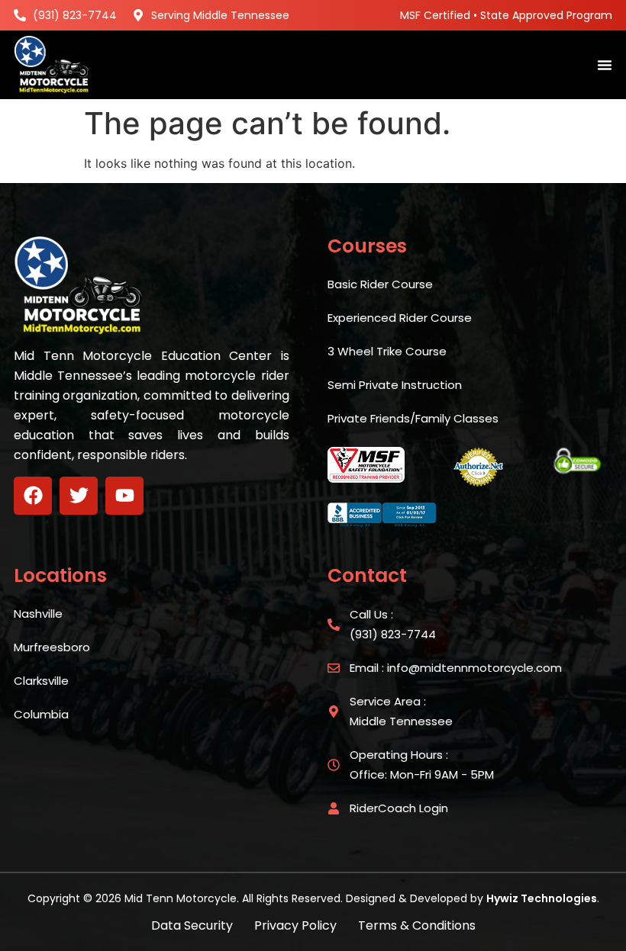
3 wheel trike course (387, 351)
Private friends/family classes (413, 418)
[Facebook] (33, 496)
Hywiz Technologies (541, 898)
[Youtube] (124, 496)
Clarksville (41, 681)
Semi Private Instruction (395, 385)
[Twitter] (79, 496)
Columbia (41, 714)
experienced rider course (400, 318)
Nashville (38, 614)
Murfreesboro (52, 647)
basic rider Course (380, 284)
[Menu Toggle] (604, 64)
